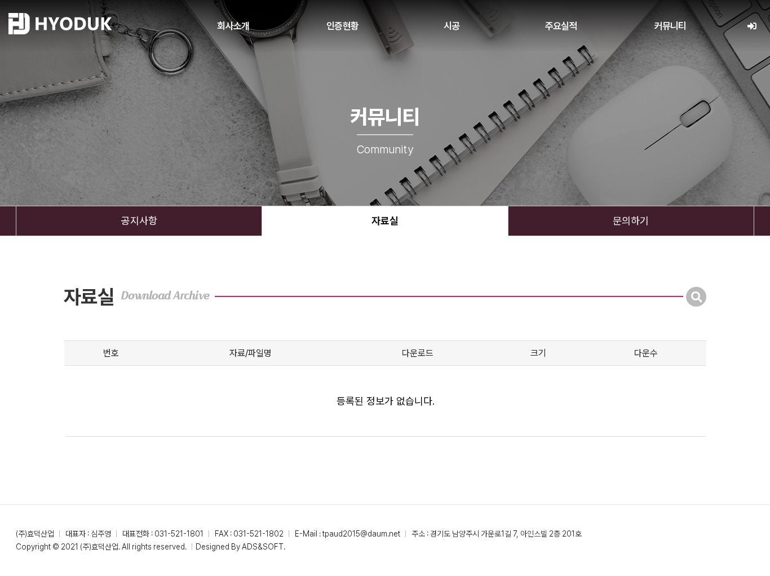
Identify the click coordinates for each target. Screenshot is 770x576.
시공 (451, 26)
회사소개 (233, 26)
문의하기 (631, 221)
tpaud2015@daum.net (361, 533)
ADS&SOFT (263, 546)
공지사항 (139, 221)
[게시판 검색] (696, 297)
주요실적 (561, 26)
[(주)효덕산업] (60, 23)
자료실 (385, 221)
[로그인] (752, 26)
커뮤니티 (670, 26)
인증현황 (342, 26)
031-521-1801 (178, 533)
